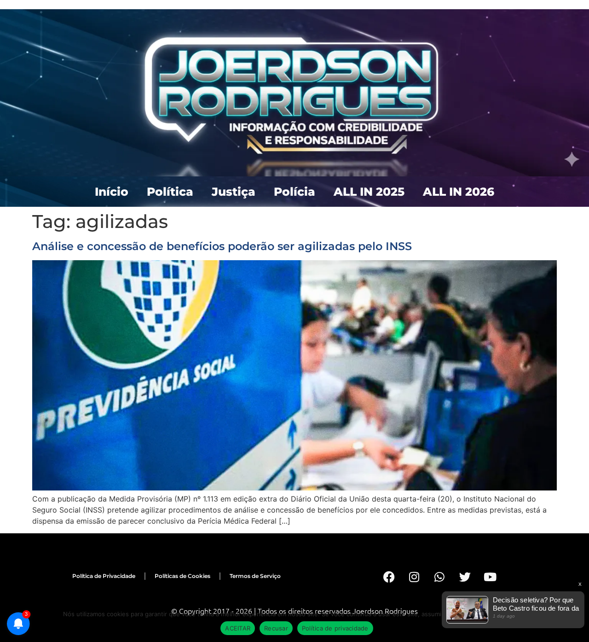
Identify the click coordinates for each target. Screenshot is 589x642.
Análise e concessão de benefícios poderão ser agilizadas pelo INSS (222, 246)
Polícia (294, 191)
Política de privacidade (335, 628)
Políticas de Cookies (182, 575)
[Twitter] (464, 577)
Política (170, 191)
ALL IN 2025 (369, 191)
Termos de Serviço (255, 575)
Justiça (233, 191)
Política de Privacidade (103, 575)
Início (111, 191)
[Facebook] (388, 577)
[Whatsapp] (439, 577)
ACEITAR (237, 628)
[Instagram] (414, 577)
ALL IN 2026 (458, 191)
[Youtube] (490, 577)
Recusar (276, 628)
